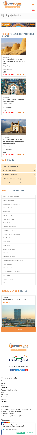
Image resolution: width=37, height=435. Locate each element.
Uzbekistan (4, 397)
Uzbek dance (6, 241)
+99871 (8, 411)
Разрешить (20, 432)
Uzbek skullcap (7, 253)
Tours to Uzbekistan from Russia (12, 183)
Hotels (3, 385)
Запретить (30, 432)
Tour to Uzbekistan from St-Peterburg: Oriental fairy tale (14, 61)
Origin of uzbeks (7, 223)
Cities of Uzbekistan (8, 200)
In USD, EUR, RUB (8, 74)
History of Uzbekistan (9, 215)
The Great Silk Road (8, 219)
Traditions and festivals (9, 226)
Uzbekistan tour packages (10, 166)
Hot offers (4, 394)
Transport (4, 387)
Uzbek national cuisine (9, 249)
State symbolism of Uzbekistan (11, 204)
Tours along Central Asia (10, 174)
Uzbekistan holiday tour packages (12, 178)
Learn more (20, 74)
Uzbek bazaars (7, 245)
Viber (22, 416)
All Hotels (18, 329)
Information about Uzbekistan (11, 196)
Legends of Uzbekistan (9, 230)
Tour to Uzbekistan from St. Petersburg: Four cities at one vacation (13, 141)
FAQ (4, 283)
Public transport (7, 264)
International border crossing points (13, 260)
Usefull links (6, 275)
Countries (4, 399)
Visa (2, 381)
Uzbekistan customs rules (10, 268)
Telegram (6, 416)
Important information (9, 279)
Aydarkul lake (6, 211)
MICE (2, 392)
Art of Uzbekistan (8, 238)
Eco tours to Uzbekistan (9, 170)
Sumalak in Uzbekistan (9, 256)
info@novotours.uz (9, 413)
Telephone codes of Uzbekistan (11, 271)
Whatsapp (14, 416)
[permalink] (18, 311)
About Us (4, 401)
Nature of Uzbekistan (9, 208)
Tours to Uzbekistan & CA (9, 390)
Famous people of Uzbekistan (11, 234)
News (3, 383)
